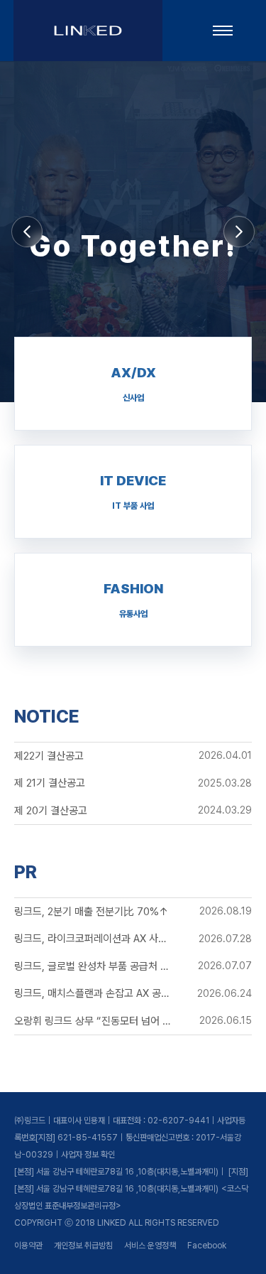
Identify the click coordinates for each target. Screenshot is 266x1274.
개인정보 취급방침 (83, 1246)
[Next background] (239, 231)
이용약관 (28, 1246)
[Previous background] (27, 231)
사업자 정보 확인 (88, 1155)
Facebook (206, 1246)
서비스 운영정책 (150, 1246)
